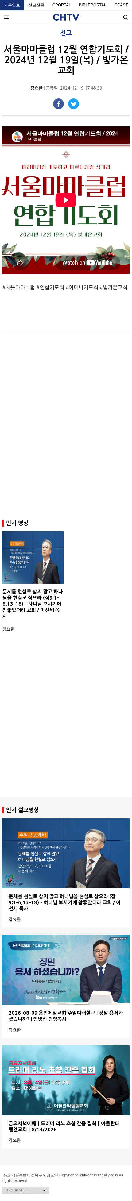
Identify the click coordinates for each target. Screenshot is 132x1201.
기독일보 (12, 5)
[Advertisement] (66, 726)
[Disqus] (66, 426)
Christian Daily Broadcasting (66, 17)
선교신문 (36, 5)
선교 (66, 33)
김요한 (36, 88)
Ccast (121, 5)
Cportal (61, 5)
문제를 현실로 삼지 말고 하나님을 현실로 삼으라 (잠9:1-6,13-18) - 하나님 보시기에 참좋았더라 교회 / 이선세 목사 (32, 604)
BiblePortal (92, 5)
